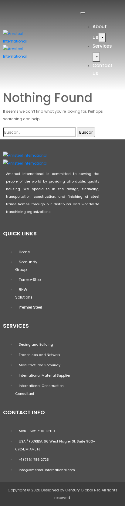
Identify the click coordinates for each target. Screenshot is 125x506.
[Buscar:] (39, 132)
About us (100, 31)
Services (102, 46)
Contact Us (103, 69)
